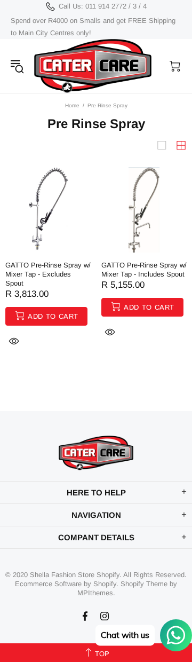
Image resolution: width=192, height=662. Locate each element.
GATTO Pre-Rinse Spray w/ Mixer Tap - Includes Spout (144, 269)
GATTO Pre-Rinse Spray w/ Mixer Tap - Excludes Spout (48, 274)
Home (72, 105)
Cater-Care (92, 66)
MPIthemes (95, 593)
